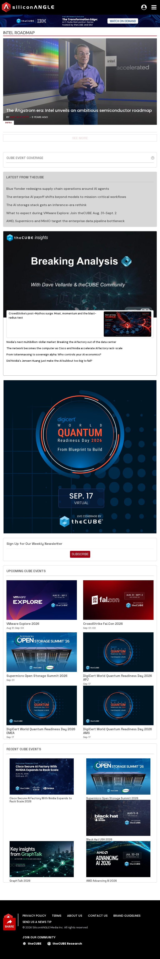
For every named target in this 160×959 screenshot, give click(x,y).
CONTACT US (98, 916)
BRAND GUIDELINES (126, 916)
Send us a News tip (36, 922)
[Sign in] (144, 7)
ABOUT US (74, 916)
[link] (80, 82)
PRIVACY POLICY (34, 916)
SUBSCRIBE (80, 554)
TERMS (56, 916)
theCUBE (34, 943)
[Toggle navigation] (154, 7)
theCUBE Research (67, 943)
